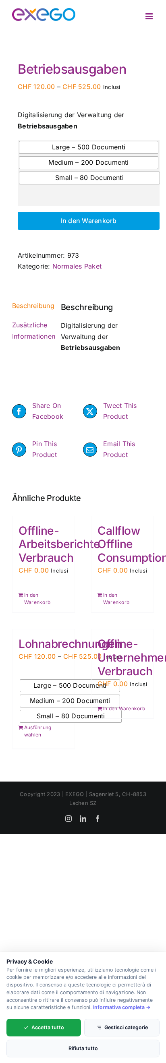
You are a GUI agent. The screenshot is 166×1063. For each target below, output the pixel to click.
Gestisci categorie (126, 1027)
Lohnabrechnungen (70, 644)
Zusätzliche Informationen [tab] (30, 330)
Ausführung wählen (37, 731)
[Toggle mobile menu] (149, 16)
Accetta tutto (47, 1027)
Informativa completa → (122, 1007)
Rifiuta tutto (83, 1048)
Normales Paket (77, 266)
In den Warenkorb (89, 221)
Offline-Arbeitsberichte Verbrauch (59, 544)
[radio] (88, 147)
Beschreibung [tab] (30, 306)
